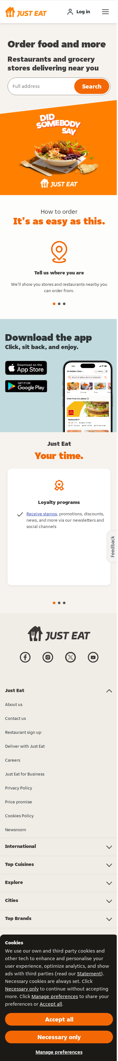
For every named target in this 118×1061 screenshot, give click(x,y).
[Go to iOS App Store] (26, 368)
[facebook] (25, 662)
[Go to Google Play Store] (26, 386)
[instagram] (48, 662)
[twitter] (70, 662)
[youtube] (93, 662)
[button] (26, 12)
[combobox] (40, 86)
